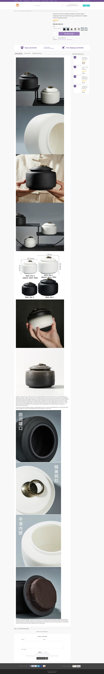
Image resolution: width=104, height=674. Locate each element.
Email (44, 639)
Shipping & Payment (37, 53)
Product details (18, 53)
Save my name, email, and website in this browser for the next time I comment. (43, 655)
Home (15, 10)
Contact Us (52, 0)
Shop (18, 10)
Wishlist (21, 0)
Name (22, 639)
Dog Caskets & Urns (29, 10)
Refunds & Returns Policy (36, 0)
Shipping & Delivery (27, 0)
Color (54, 26)
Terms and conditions (45, 0)
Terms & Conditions (46, 653)
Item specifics (27, 53)
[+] (57, 33)
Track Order (16, 0)
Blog (56, 0)
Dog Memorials (22, 10)
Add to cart (70, 33)
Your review (24, 649)
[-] (57, 35)
